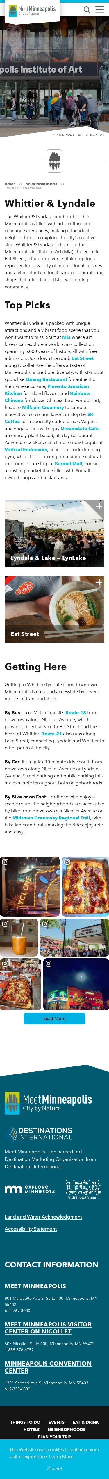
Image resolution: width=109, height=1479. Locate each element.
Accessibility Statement (31, 1229)
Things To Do (25, 1422)
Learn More (61, 1456)
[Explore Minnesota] (30, 1189)
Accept (54, 1468)
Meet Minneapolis (35, 1286)
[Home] (32, 11)
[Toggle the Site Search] (87, 9)
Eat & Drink (86, 1422)
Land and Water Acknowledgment (43, 1217)
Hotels (32, 1429)
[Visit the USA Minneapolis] (83, 1189)
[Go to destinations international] (38, 1133)
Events (57, 1422)
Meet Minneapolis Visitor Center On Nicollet (48, 1328)
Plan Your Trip (54, 1437)
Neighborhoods (66, 1429)
